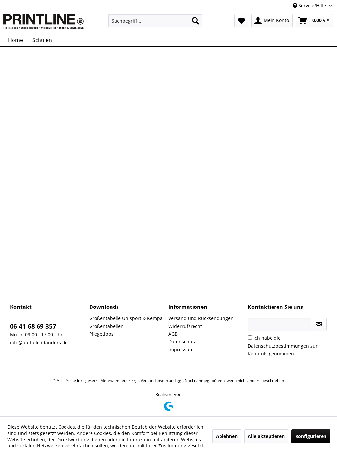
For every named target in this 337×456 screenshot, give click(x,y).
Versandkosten (154, 380)
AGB (173, 334)
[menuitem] (155, 20)
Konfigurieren (310, 436)
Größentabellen (106, 326)
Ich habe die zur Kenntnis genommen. (283, 346)
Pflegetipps (101, 334)
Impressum (181, 349)
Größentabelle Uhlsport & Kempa (126, 318)
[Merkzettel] (241, 20)
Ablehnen (227, 436)
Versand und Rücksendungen (201, 318)
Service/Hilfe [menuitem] (312, 5)
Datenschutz (182, 341)
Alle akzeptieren (266, 436)
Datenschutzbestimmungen (278, 346)
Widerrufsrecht (185, 326)
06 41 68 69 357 (33, 326)
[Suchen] (195, 20)
